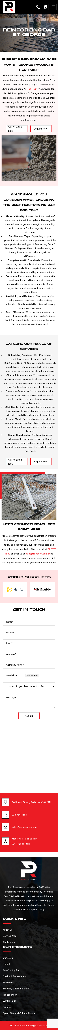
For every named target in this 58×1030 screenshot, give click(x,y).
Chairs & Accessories (14, 976)
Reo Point (32, 88)
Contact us (9, 942)
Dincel (6, 964)
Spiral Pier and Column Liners (19, 1013)
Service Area (10, 936)
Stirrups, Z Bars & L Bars (16, 988)
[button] (53, 7)
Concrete (8, 958)
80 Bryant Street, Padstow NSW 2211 (31, 802)
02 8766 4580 (19, 814)
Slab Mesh (8, 982)
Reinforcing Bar (11, 970)
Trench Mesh (10, 994)
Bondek (7, 1007)
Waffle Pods (9, 1001)
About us (8, 929)
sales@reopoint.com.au (38, 553)
